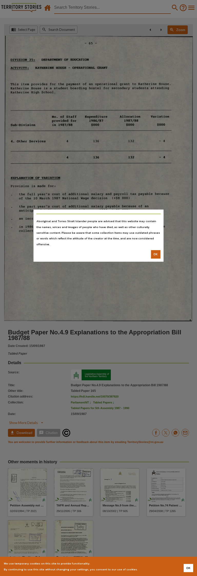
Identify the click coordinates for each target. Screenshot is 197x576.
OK (155, 254)
